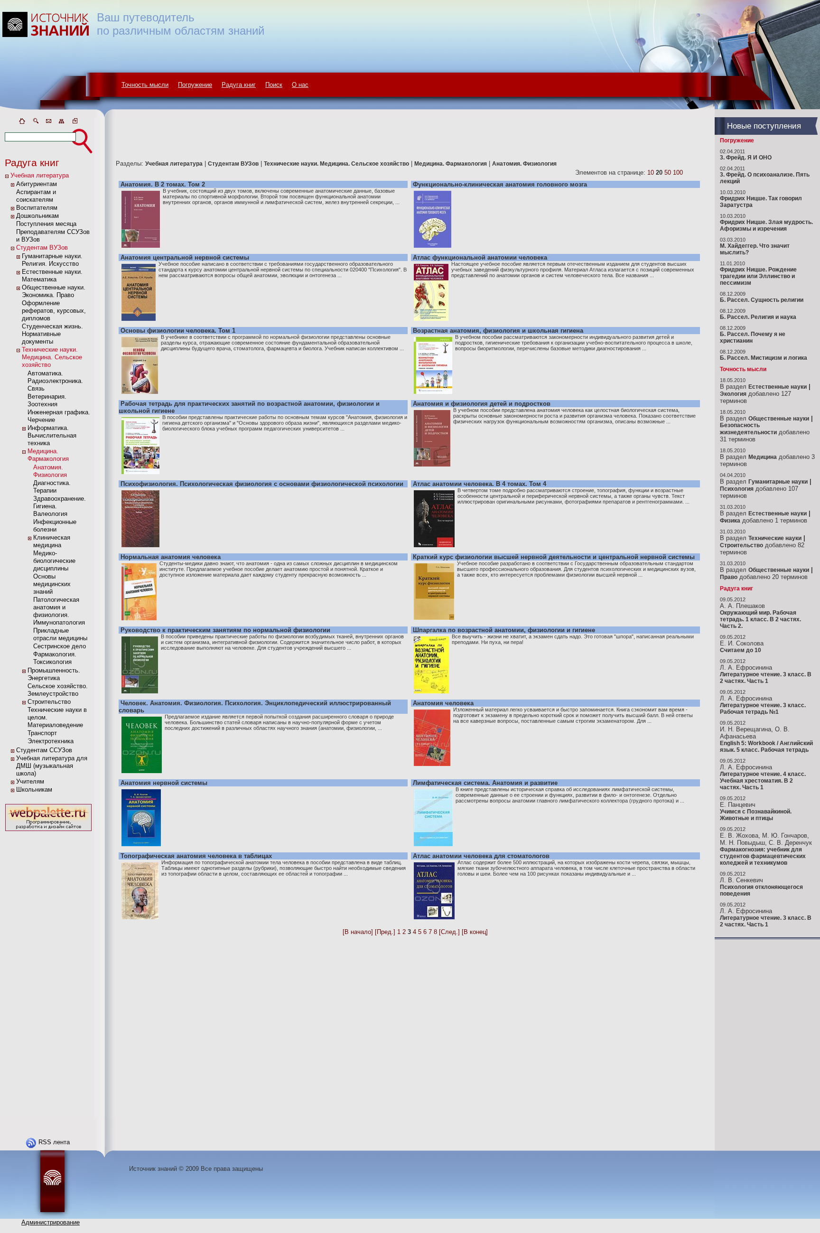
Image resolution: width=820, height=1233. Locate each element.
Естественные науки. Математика (52, 275)
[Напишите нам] (48, 122)
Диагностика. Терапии (52, 486)
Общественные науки (778, 418)
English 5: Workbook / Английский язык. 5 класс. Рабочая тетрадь (766, 746)
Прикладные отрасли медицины (60, 634)
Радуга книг (239, 84)
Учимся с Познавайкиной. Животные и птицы (756, 815)
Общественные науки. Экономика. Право (53, 291)
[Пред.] (385, 931)
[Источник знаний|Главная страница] (22, 122)
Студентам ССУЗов (44, 750)
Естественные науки (777, 386)
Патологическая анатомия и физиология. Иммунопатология (59, 611)
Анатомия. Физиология (50, 471)
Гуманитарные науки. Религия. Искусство (52, 259)
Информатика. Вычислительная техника (52, 435)
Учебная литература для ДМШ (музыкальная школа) (51, 766)
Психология (737, 489)
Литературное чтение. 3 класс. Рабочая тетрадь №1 (763, 708)
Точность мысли (144, 84)
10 (650, 172)
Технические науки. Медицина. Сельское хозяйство (52, 357)
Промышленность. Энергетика (54, 674)
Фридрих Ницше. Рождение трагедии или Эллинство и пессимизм (758, 276)
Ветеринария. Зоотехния (47, 400)
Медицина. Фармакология (48, 455)
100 (678, 172)
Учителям (30, 781)
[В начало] (358, 931)
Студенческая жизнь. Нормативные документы (52, 334)
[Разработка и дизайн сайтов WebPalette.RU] (48, 831)
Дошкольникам (37, 215)
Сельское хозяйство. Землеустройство (58, 689)
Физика (730, 520)
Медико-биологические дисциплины (54, 561)
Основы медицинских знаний (52, 584)
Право (728, 577)
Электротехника (51, 741)
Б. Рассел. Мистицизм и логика (763, 358)
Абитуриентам (36, 183)
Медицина (762, 457)
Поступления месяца (46, 223)
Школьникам (34, 789)
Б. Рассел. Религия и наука (758, 317)
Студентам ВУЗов (42, 247)
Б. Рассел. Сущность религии (761, 300)
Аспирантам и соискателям (36, 195)
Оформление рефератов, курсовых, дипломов (54, 310)
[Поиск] (35, 122)
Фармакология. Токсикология (54, 658)
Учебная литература (39, 175)
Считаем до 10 (740, 650)
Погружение (195, 84)
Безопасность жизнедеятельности (748, 429)
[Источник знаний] (59, 115)
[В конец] (475, 931)
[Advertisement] (48, 975)
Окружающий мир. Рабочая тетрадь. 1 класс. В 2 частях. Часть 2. (760, 619)
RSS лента (54, 1142)
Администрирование (50, 1222)
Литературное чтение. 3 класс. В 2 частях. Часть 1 (765, 677)
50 (667, 172)
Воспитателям (36, 207)
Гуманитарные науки (778, 481)
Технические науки (774, 538)
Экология (733, 394)
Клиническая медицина (51, 541)
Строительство (49, 701)
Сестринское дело (59, 646)
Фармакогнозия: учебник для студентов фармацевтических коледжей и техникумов (763, 856)
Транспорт (42, 733)
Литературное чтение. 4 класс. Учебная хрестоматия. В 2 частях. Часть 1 (763, 781)
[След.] (449, 931)
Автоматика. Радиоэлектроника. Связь (55, 381)
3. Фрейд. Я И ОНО (746, 157)
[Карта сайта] (61, 122)
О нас (300, 84)
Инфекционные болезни (54, 525)
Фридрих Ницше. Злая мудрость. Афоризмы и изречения (766, 225)
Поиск (273, 84)
